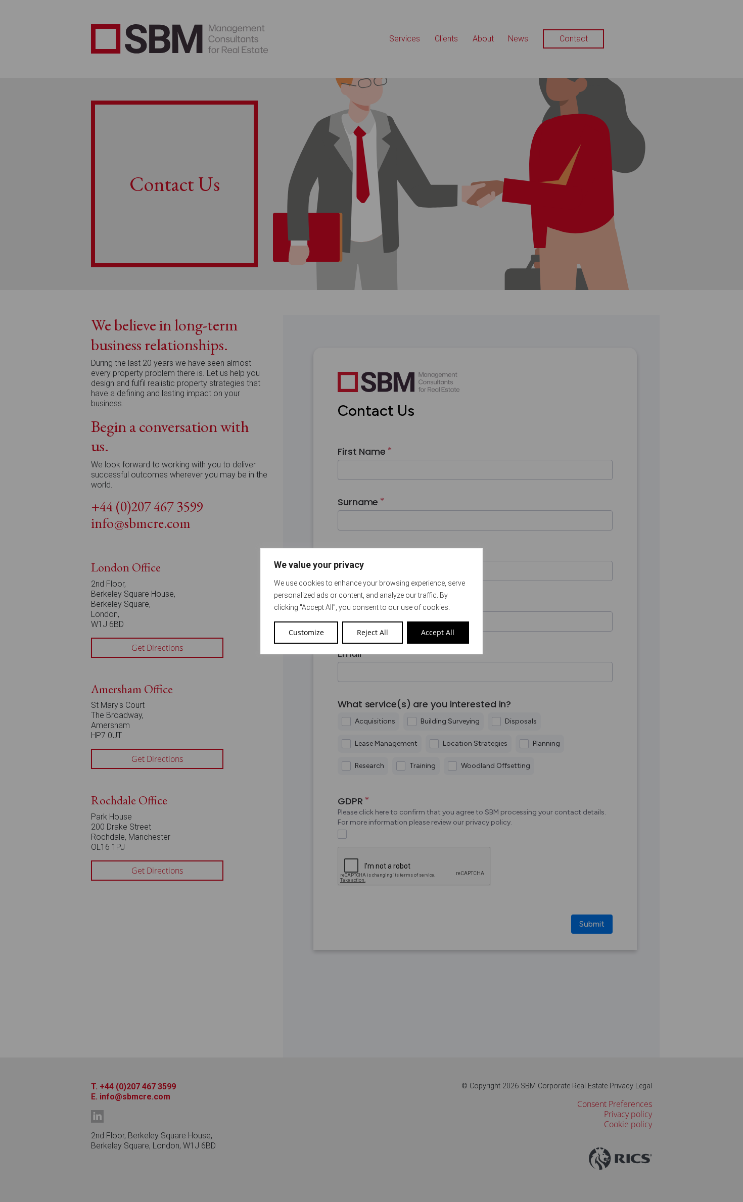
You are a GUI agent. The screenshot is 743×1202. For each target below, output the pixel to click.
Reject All (372, 632)
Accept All (437, 632)
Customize (306, 632)
